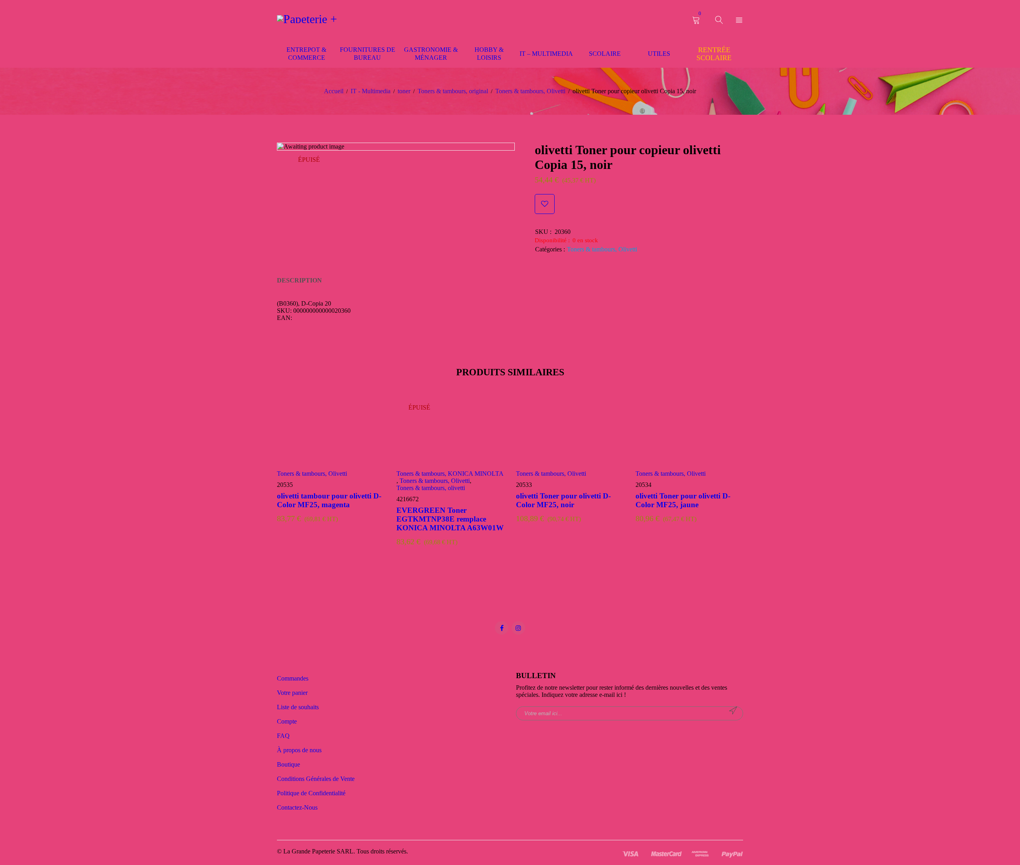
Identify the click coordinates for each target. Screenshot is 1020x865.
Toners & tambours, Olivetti (530, 91)
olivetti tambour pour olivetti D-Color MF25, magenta (329, 500)
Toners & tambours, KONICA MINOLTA (450, 473)
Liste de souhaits (298, 707)
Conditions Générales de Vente (316, 778)
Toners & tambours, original (453, 91)
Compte (287, 721)
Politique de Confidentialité (311, 793)
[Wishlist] (545, 204)
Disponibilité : (552, 240)
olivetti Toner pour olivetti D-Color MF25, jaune (683, 500)
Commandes (292, 678)
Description (299, 280)
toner (404, 91)
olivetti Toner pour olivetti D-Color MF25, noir (563, 500)
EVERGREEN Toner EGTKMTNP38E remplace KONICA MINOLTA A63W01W (450, 519)
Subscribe (733, 710)
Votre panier (292, 692)
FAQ (283, 735)
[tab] (299, 280)
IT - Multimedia (370, 91)
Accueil (333, 91)
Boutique (288, 764)
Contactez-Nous (297, 807)
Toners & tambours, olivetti (430, 487)
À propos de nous (299, 750)
